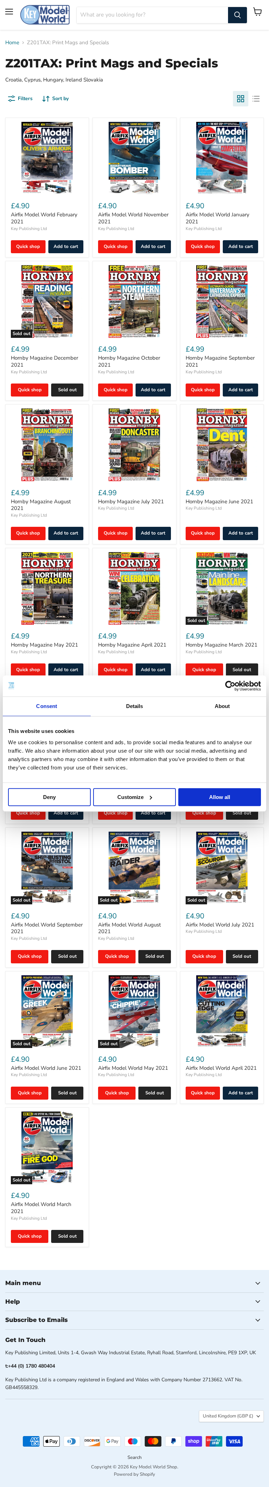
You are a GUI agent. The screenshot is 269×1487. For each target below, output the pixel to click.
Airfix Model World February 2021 (44, 218)
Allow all (219, 797)
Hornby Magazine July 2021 (131, 501)
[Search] (237, 15)
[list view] (256, 98)
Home (12, 43)
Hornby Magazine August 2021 (41, 505)
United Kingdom (228, 1416)
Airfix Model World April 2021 (221, 1068)
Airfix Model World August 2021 (129, 928)
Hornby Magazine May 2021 (44, 644)
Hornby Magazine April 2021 (132, 644)
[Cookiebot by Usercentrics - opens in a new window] (230, 686)
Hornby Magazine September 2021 (220, 361)
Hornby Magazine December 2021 (44, 361)
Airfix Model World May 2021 (133, 1068)
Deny (49, 797)
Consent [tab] (46, 706)
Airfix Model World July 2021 (220, 924)
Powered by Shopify (134, 1474)
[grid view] (240, 98)
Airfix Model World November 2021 (133, 218)
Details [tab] (134, 706)
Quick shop (28, 246)
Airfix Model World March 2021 (41, 1208)
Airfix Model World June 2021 (46, 1068)
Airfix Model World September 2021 (47, 928)
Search (134, 1457)
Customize (130, 797)
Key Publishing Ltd (29, 228)
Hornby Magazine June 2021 (219, 501)
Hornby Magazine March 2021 (221, 644)
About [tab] (222, 706)
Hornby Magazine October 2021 (129, 361)
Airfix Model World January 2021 (217, 218)
